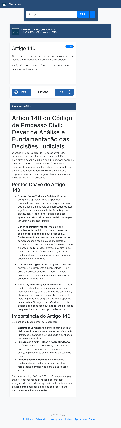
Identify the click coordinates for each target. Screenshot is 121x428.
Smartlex (15, 4)
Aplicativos (81, 419)
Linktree (68, 419)
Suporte (93, 419)
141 (62, 92)
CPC (83, 14)
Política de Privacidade (36, 419)
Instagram (56, 419)
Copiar (69, 46)
